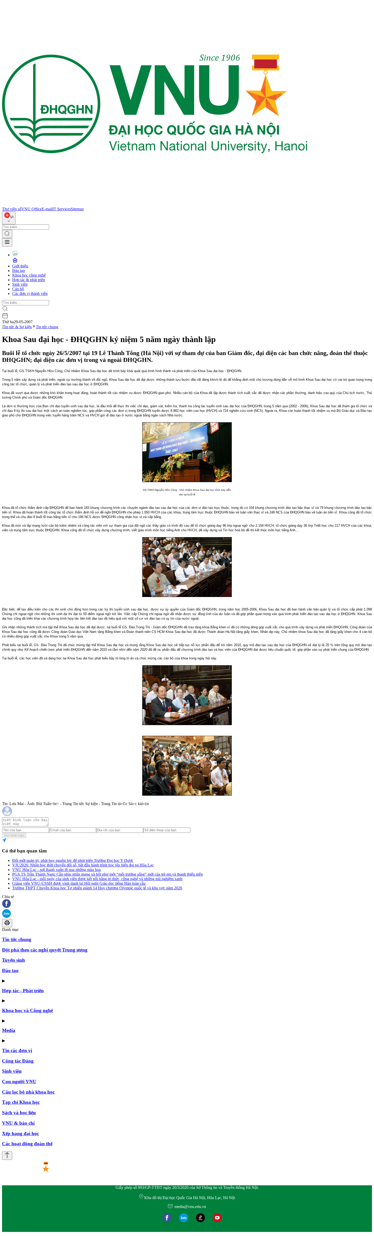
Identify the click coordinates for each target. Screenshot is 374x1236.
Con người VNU (19, 1081)
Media (8, 1030)
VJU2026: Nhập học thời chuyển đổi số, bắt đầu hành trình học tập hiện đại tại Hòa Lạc (83, 865)
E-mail (47, 209)
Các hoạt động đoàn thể (27, 1143)
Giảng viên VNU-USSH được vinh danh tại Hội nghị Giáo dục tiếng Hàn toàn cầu (79, 883)
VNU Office (31, 209)
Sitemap (77, 209)
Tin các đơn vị (17, 1050)
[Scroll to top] (7, 1155)
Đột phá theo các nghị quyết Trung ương (45, 950)
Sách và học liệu (19, 1112)
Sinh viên (19, 284)
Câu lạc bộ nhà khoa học (28, 1092)
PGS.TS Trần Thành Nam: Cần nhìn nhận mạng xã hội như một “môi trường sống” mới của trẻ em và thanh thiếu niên (107, 874)
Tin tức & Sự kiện (17, 327)
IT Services (61, 209)
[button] (187, 904)
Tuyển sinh (13, 960)
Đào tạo (18, 270)
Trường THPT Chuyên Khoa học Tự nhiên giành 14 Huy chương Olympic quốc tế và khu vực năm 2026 (97, 888)
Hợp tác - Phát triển (23, 990)
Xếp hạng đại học (20, 1133)
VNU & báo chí (18, 1123)
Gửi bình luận (14, 835)
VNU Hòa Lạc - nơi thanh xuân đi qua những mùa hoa (56, 869)
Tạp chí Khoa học (21, 1102)
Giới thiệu (20, 266)
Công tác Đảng (18, 1061)
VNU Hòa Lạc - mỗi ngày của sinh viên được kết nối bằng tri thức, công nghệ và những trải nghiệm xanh (97, 879)
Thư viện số (11, 209)
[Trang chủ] (154, 204)
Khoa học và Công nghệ (27, 1010)
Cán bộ (18, 289)
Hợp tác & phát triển (28, 280)
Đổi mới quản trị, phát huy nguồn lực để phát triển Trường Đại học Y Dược (72, 860)
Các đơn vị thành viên (30, 293)
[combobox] (9, 217)
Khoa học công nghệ (29, 275)
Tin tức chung (47, 327)
